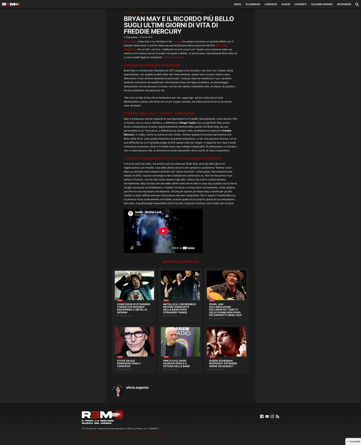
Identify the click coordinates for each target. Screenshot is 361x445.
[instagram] (272, 416)
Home (126, 13)
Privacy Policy (118, 433)
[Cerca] (357, 4)
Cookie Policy (131, 433)
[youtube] (267, 416)
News (237, 4)
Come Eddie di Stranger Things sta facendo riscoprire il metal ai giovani (133, 308)
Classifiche (253, 4)
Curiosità (271, 4)
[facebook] (262, 416)
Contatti (106, 433)
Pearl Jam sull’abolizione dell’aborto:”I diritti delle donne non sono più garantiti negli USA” (225, 310)
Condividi (355, 441)
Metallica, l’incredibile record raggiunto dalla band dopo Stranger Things (179, 308)
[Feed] (277, 416)
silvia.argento (131, 37)
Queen (177, 41)
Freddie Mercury (173, 57)
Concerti (300, 4)
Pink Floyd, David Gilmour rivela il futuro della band (176, 363)
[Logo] (11, 4)
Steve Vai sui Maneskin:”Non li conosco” (128, 363)
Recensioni (344, 4)
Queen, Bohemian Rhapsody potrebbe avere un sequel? (223, 363)
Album (286, 4)
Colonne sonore (322, 4)
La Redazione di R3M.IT (92, 433)
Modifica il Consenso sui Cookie (152, 433)
